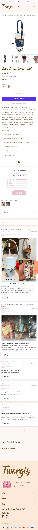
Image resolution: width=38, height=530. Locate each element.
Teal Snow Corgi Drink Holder (14, 405)
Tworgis (8, 523)
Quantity (5, 84)
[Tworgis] (7, 6)
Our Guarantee (8, 449)
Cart (19, 6)
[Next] (31, 36)
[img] (5, 232)
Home (4, 15)
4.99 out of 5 (23, 174)
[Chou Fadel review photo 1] (19, 328)
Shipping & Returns (11, 442)
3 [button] (19, 430)
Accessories (11, 15)
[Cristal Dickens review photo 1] (19, 260)
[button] (6, 76)
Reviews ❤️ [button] (36, 267)
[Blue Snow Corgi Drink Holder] (4, 58)
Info (3, 504)
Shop (4, 493)
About (4, 499)
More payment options (19, 103)
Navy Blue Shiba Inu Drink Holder (15, 361)
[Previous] (6, 36)
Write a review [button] (19, 192)
